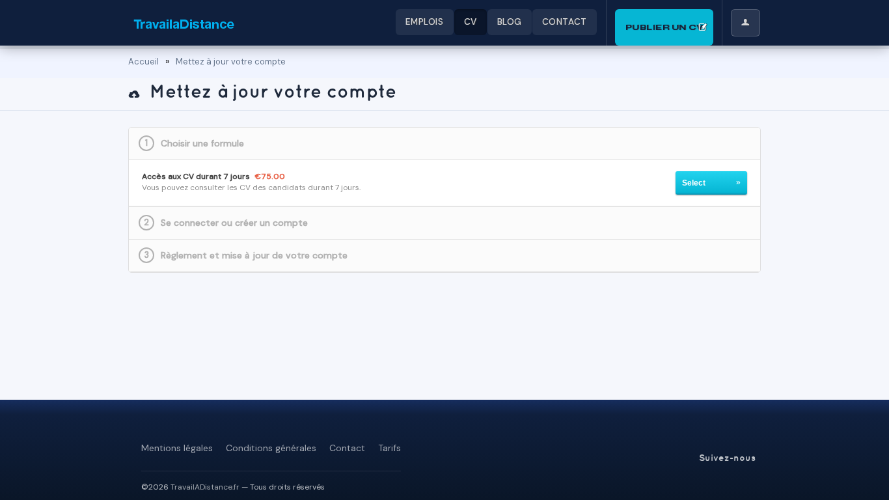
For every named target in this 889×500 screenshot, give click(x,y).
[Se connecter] (745, 22)
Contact (347, 448)
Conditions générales (271, 448)
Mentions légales (177, 448)
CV (470, 21)
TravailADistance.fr (205, 487)
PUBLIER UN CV (664, 27)
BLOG (509, 21)
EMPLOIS (424, 21)
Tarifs (389, 448)
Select (693, 183)
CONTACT (564, 21)
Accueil (143, 61)
